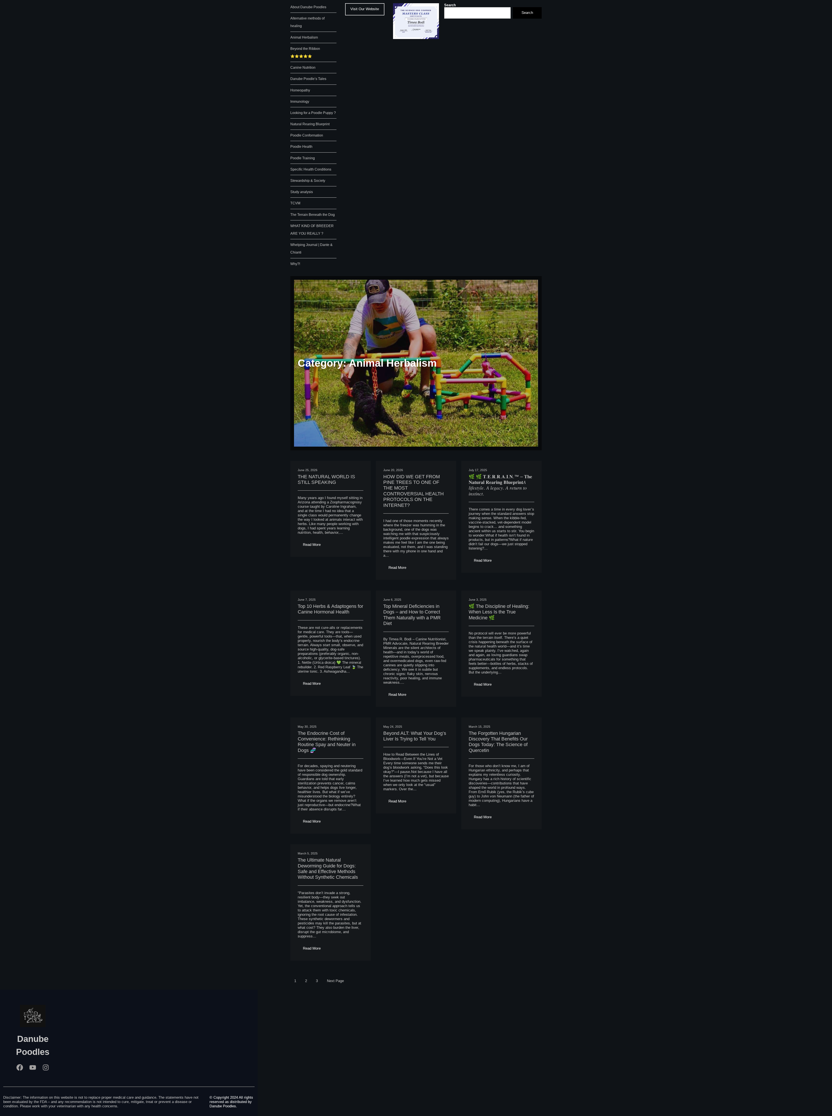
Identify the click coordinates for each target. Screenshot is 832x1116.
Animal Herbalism (304, 37)
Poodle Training (302, 158)
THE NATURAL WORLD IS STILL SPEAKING (326, 479)
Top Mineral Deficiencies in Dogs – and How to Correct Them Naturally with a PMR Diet (412, 615)
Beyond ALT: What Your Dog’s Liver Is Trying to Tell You (414, 736)
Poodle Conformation (306, 135)
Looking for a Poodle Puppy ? (313, 113)
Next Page (335, 981)
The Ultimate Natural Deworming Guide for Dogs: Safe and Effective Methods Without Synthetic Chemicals (328, 868)
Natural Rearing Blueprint (310, 124)
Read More (314, 546)
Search (450, 5)
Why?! (295, 264)
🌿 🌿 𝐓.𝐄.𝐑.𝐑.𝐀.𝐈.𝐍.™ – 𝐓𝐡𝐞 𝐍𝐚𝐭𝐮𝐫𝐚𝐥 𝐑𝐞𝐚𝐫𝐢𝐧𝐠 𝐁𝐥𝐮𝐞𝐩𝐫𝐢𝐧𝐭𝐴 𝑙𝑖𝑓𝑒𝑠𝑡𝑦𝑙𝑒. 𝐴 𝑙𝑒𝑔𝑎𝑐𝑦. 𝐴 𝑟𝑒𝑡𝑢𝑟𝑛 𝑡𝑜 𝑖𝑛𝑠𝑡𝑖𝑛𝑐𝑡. (500, 485)
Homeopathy (300, 90)
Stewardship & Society (307, 180)
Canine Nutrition (302, 67)
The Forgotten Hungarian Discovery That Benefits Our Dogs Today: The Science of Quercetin (498, 741)
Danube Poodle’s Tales (308, 79)
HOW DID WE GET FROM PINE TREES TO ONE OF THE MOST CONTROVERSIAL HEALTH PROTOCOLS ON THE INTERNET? (413, 491)
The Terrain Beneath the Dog (312, 214)
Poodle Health (301, 146)
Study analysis (301, 192)
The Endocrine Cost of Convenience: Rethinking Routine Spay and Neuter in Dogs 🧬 (327, 741)
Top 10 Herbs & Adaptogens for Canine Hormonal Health (330, 609)
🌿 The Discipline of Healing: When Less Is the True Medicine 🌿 (499, 612)
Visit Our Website (364, 9)
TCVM (295, 203)
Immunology (299, 101)
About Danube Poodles (308, 7)
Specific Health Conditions (310, 169)
